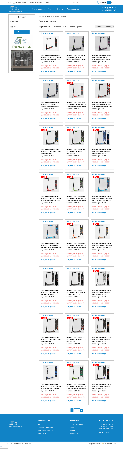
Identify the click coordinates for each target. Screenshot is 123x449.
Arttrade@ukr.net (106, 432)
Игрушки (49, 16)
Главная (41, 16)
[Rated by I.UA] (4, 448)
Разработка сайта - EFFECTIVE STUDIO (102, 444)
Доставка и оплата (20, 3)
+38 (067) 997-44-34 (107, 428)
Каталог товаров (38, 9)
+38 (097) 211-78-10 (108, 8)
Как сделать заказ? (35, 3)
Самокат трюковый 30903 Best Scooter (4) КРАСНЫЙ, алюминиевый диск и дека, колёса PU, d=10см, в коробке (102, 106)
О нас (9, 3)
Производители (73, 9)
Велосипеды (13, 21)
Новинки (59, 9)
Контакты (47, 3)
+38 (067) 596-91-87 (108, 10)
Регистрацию (50, 71)
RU (109, 3)
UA (112, 3)
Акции (50, 9)
